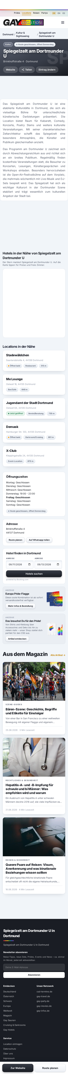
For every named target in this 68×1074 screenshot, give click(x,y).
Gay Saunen (9, 1020)
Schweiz (7, 1001)
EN (59, 13)
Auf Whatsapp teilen (39, 540)
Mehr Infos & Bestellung (20, 606)
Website (10, 69)
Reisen (36, 13)
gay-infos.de (43, 1010)
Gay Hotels (9, 1029)
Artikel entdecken (17, 638)
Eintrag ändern (47, 69)
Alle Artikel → (58, 655)
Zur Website (18, 1068)
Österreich (8, 996)
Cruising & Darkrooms (14, 1025)
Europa (7, 1006)
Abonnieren (34, 975)
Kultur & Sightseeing (22, 34)
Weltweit (7, 1010)
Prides (17, 13)
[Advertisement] (34, 5)
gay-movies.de (44, 1006)
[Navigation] (63, 22)
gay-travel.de (43, 996)
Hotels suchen (34, 573)
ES (64, 13)
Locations (26, 13)
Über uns (8, 1053)
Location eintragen (12, 1044)
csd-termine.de (44, 991)
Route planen (15, 540)
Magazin (7, 1015)
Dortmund (8, 34)
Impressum (9, 1058)
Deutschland (9, 991)
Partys (44, 13)
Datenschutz (9, 1048)
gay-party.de (43, 1001)
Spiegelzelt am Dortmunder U (47, 34)
